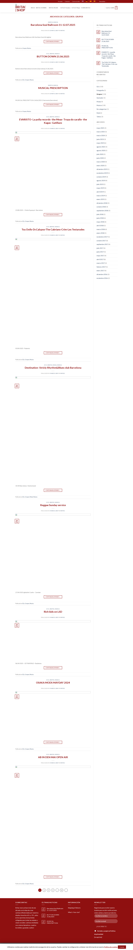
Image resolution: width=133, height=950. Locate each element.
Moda (55, 365)
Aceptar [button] (121, 947)
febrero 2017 (101, 267)
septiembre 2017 (102, 244)
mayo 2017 (100, 255)
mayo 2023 (100, 143)
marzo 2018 (101, 229)
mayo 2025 (100, 128)
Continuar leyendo (53, 41)
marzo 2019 (101, 195)
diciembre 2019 (102, 169)
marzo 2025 (101, 132)
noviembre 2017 (102, 237)
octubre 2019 (101, 177)
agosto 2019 (101, 180)
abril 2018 (100, 225)
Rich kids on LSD (53, 611)
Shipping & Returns (74, 908)
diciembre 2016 (102, 274)
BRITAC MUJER (53, 8)
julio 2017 (100, 248)
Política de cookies (111, 947)
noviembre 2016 (102, 278)
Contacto (67, 1)
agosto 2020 (101, 150)
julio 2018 (100, 214)
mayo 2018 (100, 222)
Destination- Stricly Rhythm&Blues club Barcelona (53, 367)
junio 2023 (100, 139)
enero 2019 (100, 199)
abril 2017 (100, 259)
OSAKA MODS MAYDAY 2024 (53, 682)
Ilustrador (100, 98)
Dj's (47, 53)
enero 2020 (100, 165)
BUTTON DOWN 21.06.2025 (53, 56)
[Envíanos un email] (116, 1)
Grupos (50, 22)
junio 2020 (100, 158)
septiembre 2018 (102, 210)
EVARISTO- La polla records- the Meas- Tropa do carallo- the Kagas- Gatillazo (109, 55)
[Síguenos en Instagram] (113, 1)
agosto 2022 (101, 147)
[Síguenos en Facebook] (111, 1)
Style (98, 113)
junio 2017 (100, 252)
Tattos (99, 116)
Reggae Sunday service (53, 505)
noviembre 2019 (102, 173)
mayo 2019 (100, 188)
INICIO (33, 8)
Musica (55, 22)
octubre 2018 (101, 207)
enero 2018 (100, 233)
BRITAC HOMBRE (41, 8)
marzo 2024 (101, 135)
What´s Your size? (74, 912)
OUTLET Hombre (65, 8)
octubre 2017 (101, 240)
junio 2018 (100, 218)
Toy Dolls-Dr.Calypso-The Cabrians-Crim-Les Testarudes (53, 229)
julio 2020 (100, 154)
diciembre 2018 (102, 203)
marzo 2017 (101, 263)
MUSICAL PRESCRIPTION (53, 87)
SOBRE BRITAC (85, 8)
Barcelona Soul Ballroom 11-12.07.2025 (53, 24)
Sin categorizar (102, 109)
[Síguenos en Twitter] (114, 1)
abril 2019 (100, 192)
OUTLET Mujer (75, 8)
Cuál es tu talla (76, 1)
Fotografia (100, 90)
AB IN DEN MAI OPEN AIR (53, 757)
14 (62, 890)
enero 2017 (100, 270)
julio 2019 (100, 184)
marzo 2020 (101, 162)
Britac (63, 30)
